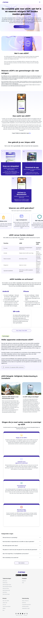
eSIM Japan (5, 580)
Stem (23, 582)
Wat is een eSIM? (6, 600)
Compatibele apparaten (26, 604)
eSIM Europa (5, 582)
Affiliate (4, 608)
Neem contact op (25, 600)
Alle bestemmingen (6, 594)
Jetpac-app (5, 602)
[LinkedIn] (20, 614)
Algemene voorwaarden (19, 615)
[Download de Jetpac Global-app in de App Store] (18, 575)
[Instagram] (16, 614)
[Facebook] (18, 614)
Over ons (4, 604)
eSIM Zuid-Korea (6, 588)
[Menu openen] (39, 2)
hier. (30, 133)
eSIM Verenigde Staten (7, 584)
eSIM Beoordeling (25, 606)
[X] (27, 614)
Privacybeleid (25, 615)
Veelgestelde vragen (26, 608)
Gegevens (24, 580)
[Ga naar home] (5, 2)
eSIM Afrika (5, 592)
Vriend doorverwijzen (6, 606)
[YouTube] (23, 614)
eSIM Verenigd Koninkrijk (7, 586)
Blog (3, 610)
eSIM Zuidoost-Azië (6, 590)
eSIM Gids (24, 602)
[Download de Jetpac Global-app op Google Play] (24, 575)
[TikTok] (25, 614)
